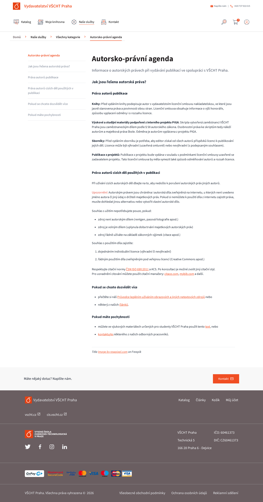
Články (201, 400)
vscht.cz (31, 414)
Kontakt (223, 379)
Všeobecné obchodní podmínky (142, 493)
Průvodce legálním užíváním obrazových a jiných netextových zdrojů (161, 297)
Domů (17, 37)
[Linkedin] (64, 448)
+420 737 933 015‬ (242, 6)
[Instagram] (51, 448)
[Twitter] (28, 448)
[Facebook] (40, 448)
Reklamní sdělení (225, 493)
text (207, 327)
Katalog (184, 400)
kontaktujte (106, 334)
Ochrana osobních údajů (189, 493)
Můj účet (232, 400)
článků (123, 305)
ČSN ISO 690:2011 (137, 269)
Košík (216, 400)
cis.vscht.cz (55, 414)
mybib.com (187, 274)
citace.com (171, 274)
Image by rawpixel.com (112, 352)
